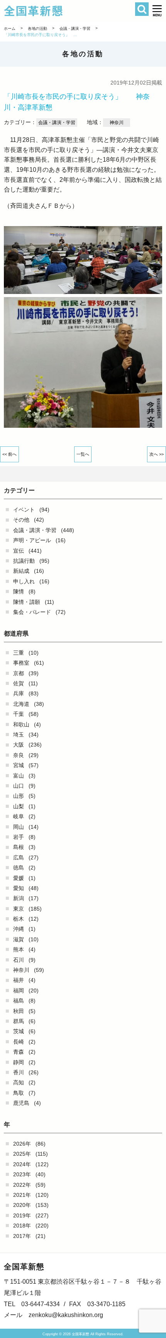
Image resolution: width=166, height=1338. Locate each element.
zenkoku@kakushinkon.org (66, 1315)
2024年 (22, 1164)
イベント (24, 510)
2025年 (22, 1154)
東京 (18, 909)
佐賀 (18, 683)
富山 (18, 776)
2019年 (22, 1215)
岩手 (18, 837)
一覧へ (82, 454)
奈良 (18, 755)
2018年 (22, 1225)
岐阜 (18, 816)
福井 (18, 980)
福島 (18, 1000)
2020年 (22, 1205)
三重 (18, 653)
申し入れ (24, 581)
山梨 (18, 806)
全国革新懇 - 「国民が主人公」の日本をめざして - (70, 10)
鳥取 (18, 1093)
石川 (18, 960)
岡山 (18, 827)
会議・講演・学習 (34, 530)
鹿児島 (21, 1103)
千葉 (18, 714)
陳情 (18, 591)
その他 (21, 520)
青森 (18, 1052)
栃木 (18, 919)
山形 (18, 796)
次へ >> (156, 454)
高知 (18, 1082)
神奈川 (21, 970)
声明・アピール (32, 540)
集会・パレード (32, 612)
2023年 (22, 1174)
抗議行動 (24, 561)
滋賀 (18, 939)
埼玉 (18, 734)
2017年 (22, 1236)
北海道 (21, 704)
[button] (157, 10)
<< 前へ (9, 454)
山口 (18, 786)
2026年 (22, 1144)
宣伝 (18, 551)
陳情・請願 (26, 602)
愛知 (18, 888)
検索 (142, 9)
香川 (18, 1072)
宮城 (18, 765)
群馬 (18, 1021)
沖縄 (18, 929)
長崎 (18, 1042)
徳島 (18, 867)
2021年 (22, 1195)
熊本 (18, 949)
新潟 (18, 898)
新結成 (21, 571)
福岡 (18, 990)
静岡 (18, 1062)
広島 (18, 857)
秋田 (18, 1011)
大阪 (18, 745)
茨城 (18, 1031)
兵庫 (18, 693)
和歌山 (21, 724)
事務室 (21, 663)
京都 (18, 673)
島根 (18, 847)
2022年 (22, 1185)
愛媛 (18, 878)
